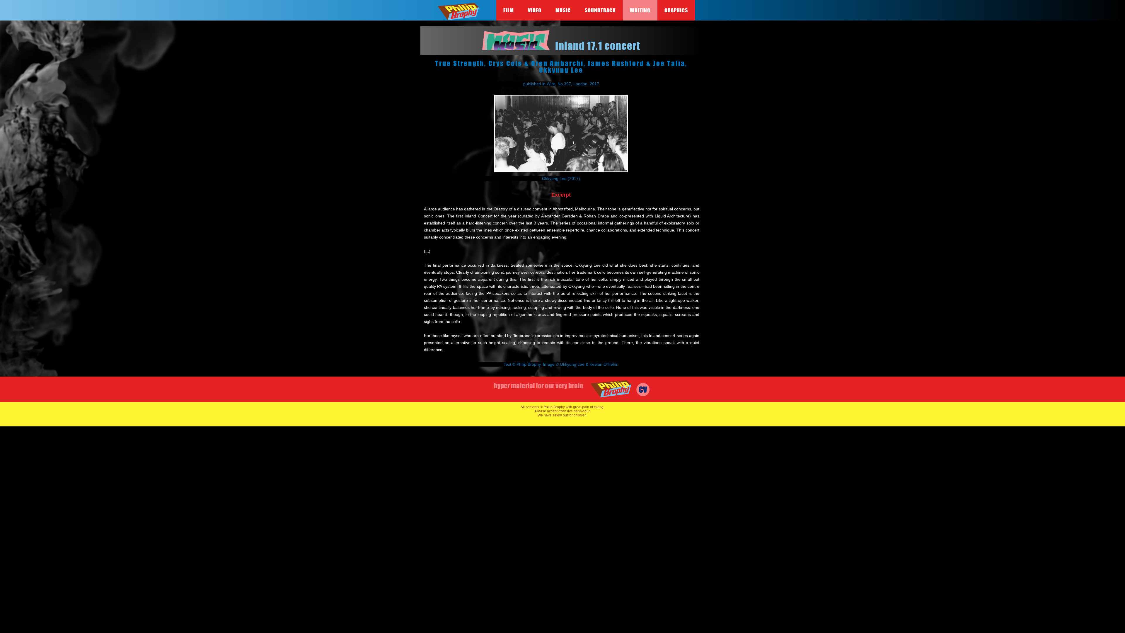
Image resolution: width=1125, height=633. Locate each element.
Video (534, 10)
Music (563, 10)
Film (508, 10)
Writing (640, 10)
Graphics (676, 10)
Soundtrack (600, 10)
